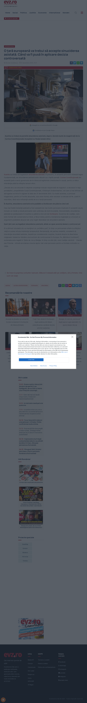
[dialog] (43, 351)
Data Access (43, 365)
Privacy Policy (53, 365)
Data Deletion (34, 365)
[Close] (73, 337)
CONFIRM (31, 359)
